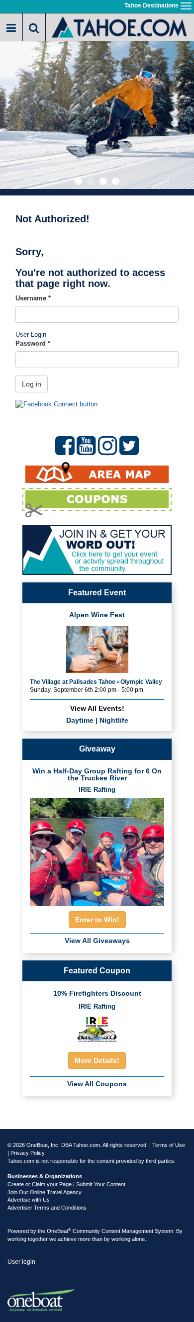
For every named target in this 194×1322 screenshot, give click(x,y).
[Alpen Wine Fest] (97, 648)
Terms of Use (168, 1145)
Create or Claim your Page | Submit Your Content (66, 1184)
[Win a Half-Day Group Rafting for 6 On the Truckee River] (97, 849)
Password (32, 343)
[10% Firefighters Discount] (97, 1029)
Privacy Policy (27, 1153)
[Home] (120, 26)
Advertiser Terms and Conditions (47, 1208)
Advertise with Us (28, 1200)
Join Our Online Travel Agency (44, 1192)
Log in (31, 384)
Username (33, 298)
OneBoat (59, 1231)
